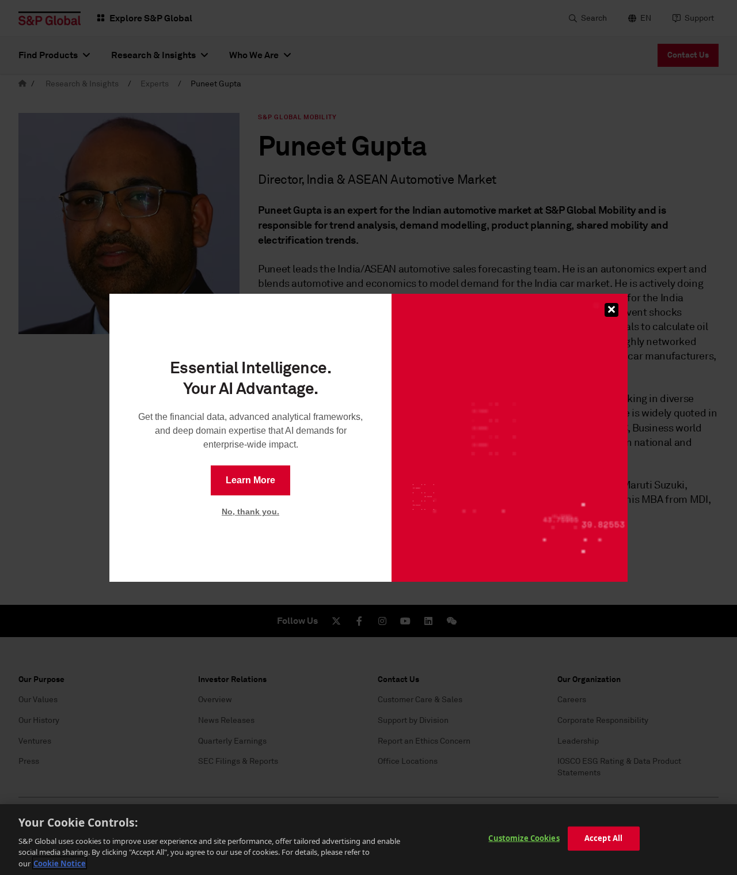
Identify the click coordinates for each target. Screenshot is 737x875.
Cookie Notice (59, 863)
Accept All (603, 838)
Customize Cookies (523, 838)
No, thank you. (250, 511)
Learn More (250, 480)
